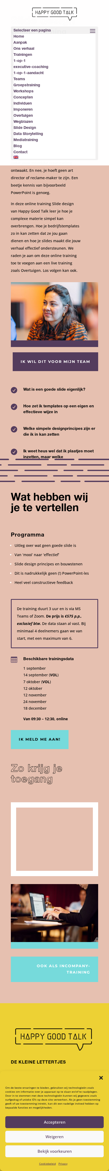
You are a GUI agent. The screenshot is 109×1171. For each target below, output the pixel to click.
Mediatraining (25, 140)
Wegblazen (23, 122)
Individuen (22, 104)
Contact (20, 152)
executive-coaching (30, 67)
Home (18, 37)
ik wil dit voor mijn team (55, 361)
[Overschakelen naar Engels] (54, 157)
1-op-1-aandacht (28, 73)
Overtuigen (23, 116)
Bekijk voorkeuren (55, 1151)
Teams (19, 79)
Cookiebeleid (47, 1163)
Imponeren (23, 110)
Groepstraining (26, 85)
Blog (17, 146)
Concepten (23, 98)
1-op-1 (19, 61)
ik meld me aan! (40, 739)
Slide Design (24, 128)
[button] (101, 1077)
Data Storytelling (28, 134)
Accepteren (54, 1122)
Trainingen (22, 55)
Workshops (23, 91)
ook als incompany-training (63, 969)
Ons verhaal (23, 49)
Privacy (62, 1163)
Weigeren (54, 1136)
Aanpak (20, 43)
